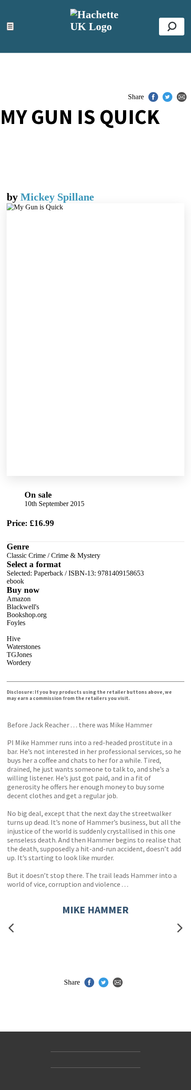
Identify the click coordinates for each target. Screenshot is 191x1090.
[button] (11, 927)
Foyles (16, 622)
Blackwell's (23, 607)
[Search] (171, 26)
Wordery (19, 662)
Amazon (19, 599)
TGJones (19, 654)
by (13, 197)
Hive (13, 638)
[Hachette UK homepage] (95, 26)
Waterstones (23, 646)
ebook (15, 581)
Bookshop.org (27, 614)
